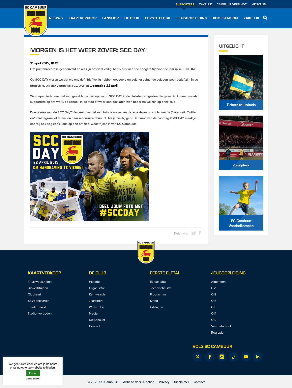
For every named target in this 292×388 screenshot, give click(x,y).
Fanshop (110, 18)
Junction (148, 382)
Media (93, 313)
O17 (213, 300)
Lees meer (33, 378)
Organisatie (97, 288)
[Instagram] (221, 357)
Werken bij (96, 307)
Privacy (164, 382)
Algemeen (218, 281)
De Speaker (97, 320)
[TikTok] (233, 357)
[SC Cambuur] (36, 21)
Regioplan (218, 332)
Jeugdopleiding (192, 18)
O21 (213, 288)
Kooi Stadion (225, 18)
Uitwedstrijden (38, 288)
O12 (213, 320)
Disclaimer (181, 382)
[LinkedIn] (258, 357)
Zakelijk (205, 4)
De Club (131, 18)
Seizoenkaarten (38, 300)
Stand (154, 300)
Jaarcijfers (96, 300)
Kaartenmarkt (37, 307)
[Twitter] (197, 357)
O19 (213, 294)
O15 (213, 307)
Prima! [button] (33, 373)
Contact (94, 326)
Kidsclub (258, 4)
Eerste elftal (158, 18)
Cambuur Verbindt (232, 4)
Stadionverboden (40, 313)
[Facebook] (209, 357)
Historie (94, 281)
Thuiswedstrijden (40, 281)
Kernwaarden (98, 294)
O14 (213, 313)
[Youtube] (245, 357)
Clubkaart (34, 294)
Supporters (185, 4)
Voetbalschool (221, 326)
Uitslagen (156, 307)
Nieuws (56, 18)
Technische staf (160, 288)
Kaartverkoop (83, 18)
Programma (158, 294)
